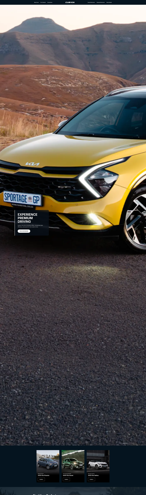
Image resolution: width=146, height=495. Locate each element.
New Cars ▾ (36, 2)
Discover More (24, 231)
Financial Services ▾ (101, 2)
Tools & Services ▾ (91, 2)
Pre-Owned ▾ (43, 2)
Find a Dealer (109, 2)
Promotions (49, 2)
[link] (41, 479)
